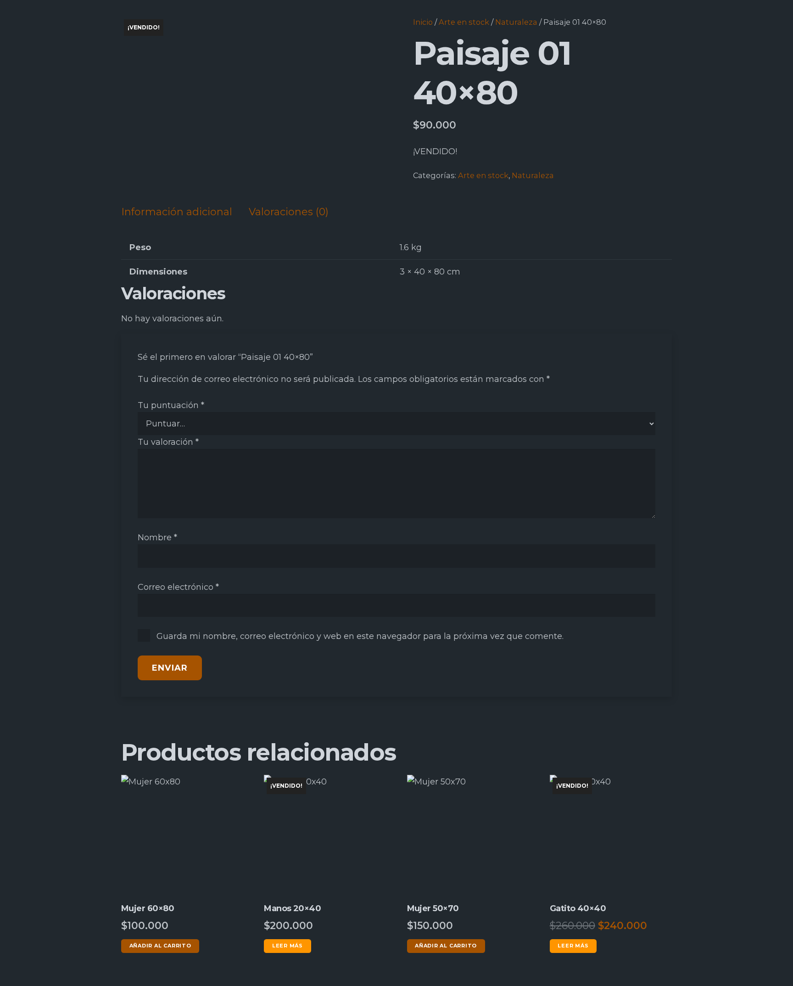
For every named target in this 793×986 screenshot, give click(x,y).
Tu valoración (168, 442)
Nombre (157, 537)
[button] (160, 946)
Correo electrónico (178, 587)
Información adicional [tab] (176, 212)
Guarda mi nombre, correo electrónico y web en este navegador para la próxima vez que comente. (360, 636)
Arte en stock (464, 22)
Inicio (423, 22)
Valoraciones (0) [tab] (289, 212)
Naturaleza (516, 22)
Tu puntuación (171, 405)
